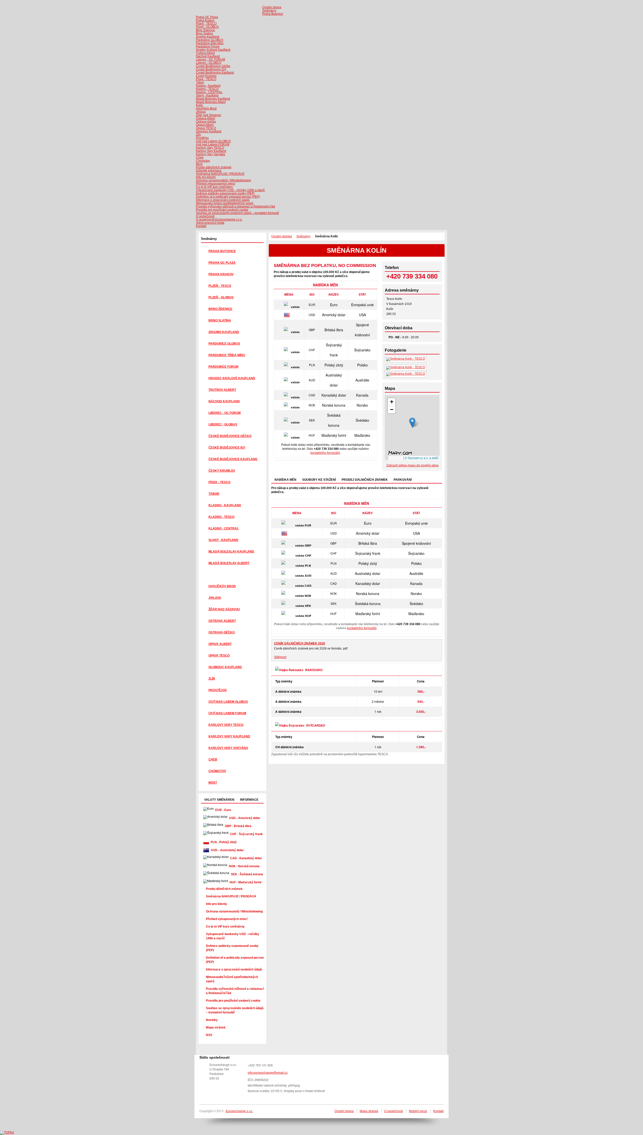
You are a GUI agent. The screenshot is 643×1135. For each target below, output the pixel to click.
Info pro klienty (206, 177)
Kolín (199, 105)
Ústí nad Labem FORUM (212, 144)
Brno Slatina (204, 33)
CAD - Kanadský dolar (246, 858)
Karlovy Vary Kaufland (211, 151)
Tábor (200, 82)
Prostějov (202, 138)
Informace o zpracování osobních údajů (223, 200)
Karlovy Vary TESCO (210, 147)
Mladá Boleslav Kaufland (213, 98)
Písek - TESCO (206, 79)
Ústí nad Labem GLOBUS (213, 141)
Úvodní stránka (281, 236)
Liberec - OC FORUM (210, 59)
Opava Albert (204, 125)
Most (199, 164)
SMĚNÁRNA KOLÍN (357, 250)
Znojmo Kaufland (207, 36)
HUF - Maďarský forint (245, 882)
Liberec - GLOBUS (208, 63)
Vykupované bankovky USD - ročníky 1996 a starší (230, 190)
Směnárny (209, 239)
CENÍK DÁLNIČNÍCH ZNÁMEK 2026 (299, 643)
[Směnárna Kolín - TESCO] (405, 358)
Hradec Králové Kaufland (213, 49)
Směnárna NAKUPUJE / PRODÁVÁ (220, 174)
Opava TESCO (206, 128)
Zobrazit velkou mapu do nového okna (412, 465)
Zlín (198, 134)
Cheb (199, 157)
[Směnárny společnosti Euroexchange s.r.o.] (231, 9)
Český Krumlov (206, 76)
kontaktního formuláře (325, 453)
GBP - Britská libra (238, 826)
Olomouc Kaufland (208, 131)
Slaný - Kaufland (207, 95)
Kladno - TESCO (207, 89)
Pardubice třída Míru (210, 43)
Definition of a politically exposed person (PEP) (228, 196)
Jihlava (201, 112)
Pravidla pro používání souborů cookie (222, 209)
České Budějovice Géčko (213, 66)
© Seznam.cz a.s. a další (421, 458)
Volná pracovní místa (210, 223)
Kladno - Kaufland (208, 85)
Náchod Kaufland (208, 56)
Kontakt (438, 1111)
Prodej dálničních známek (224, 889)
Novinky (212, 1020)
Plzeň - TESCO (206, 23)
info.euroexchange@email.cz (268, 1072)
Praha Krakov (205, 20)
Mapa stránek (216, 1027)
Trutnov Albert (205, 53)
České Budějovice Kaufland (215, 72)
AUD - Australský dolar (227, 850)
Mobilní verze (418, 1111)
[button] (412, 422)
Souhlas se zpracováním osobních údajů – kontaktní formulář (237, 213)
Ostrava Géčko (206, 121)
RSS (209, 1035)
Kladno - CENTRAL (209, 92)
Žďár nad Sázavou (208, 115)
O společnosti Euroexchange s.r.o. (219, 219)
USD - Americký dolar (244, 818)
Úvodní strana (344, 1111)
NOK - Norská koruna (244, 866)
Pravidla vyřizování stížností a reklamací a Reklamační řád (235, 206)
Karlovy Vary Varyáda (210, 154)
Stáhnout (280, 657)
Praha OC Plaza (207, 17)
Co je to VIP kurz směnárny (214, 187)
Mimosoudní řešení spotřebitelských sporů (224, 203)
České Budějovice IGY (211, 69)
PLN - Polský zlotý (224, 842)
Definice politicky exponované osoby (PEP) (225, 193)
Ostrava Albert (205, 118)
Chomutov (203, 161)
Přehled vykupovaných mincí (215, 183)
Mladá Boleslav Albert (211, 102)
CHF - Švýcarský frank (246, 834)
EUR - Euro (223, 810)
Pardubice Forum (208, 46)
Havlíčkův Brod (206, 108)
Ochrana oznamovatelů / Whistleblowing (223, 180)
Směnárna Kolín (326, 236)
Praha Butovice (272, 14)
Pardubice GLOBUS (209, 40)
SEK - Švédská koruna (247, 874)
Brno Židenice (205, 30)
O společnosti (393, 1111)
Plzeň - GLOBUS (207, 27)
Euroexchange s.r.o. (239, 1111)
